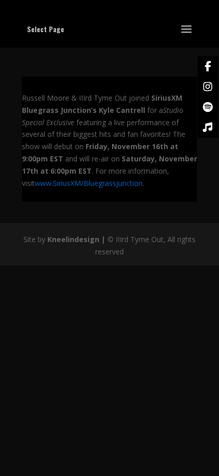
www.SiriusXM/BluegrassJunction (89, 183)
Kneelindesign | (77, 239)
